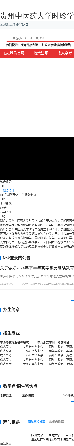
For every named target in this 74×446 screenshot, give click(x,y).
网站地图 (6, 443)
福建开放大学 (29, 45)
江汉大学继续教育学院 (56, 45)
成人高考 (64, 53)
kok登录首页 (14, 53)
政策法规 (41, 53)
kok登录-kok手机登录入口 (14, 24)
